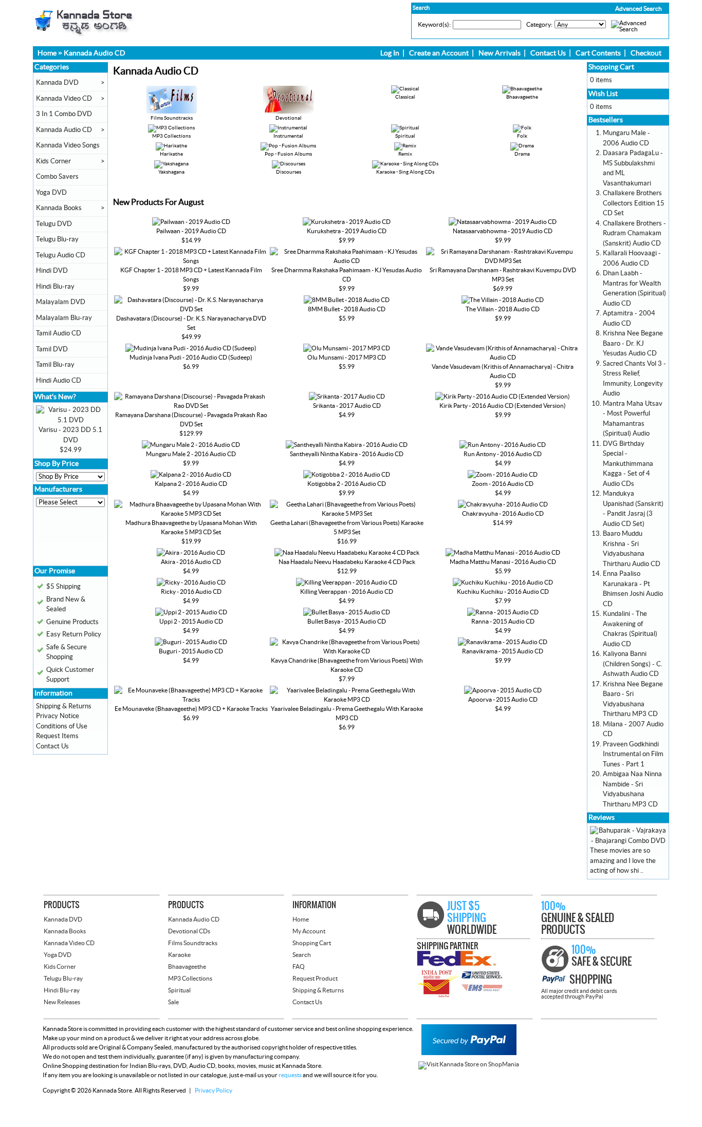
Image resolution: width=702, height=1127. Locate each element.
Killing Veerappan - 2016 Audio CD (346, 592)
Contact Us (548, 53)
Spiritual (179, 990)
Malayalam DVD (60, 302)
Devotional (288, 118)
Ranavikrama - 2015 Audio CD (502, 651)
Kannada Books (59, 208)
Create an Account (439, 53)
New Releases (62, 1002)
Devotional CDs (189, 931)
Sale (173, 1002)
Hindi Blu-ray (55, 286)
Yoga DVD (51, 192)
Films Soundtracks (172, 118)
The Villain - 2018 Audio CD (503, 309)
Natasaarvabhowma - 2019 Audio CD (502, 231)
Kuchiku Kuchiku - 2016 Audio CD (503, 592)
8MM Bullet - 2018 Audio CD (346, 309)
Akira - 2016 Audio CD (191, 562)
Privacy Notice (57, 716)
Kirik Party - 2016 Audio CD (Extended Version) (502, 406)
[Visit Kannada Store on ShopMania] (468, 1064)
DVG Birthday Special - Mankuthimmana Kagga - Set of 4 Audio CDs (628, 463)
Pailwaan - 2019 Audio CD (191, 231)
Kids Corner (53, 161)
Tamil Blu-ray (55, 364)
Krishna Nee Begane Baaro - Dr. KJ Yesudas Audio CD (633, 343)
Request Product (315, 978)
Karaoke (179, 955)
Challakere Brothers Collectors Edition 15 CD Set (633, 203)
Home (47, 53)
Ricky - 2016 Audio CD (191, 592)
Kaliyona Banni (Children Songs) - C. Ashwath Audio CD (632, 664)
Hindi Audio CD (58, 380)
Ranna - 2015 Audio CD (502, 621)
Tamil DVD (52, 349)
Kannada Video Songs (68, 145)
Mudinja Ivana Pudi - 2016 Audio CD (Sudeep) (191, 357)
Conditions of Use (61, 726)
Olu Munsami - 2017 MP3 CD (346, 357)
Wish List (603, 94)
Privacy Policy (213, 1090)
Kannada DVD (57, 82)
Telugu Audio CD (60, 255)
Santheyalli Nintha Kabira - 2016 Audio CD (346, 454)
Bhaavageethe (187, 967)
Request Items (57, 736)
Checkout (646, 53)
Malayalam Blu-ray (64, 318)
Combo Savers (57, 176)
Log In (389, 53)
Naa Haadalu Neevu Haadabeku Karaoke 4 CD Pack (347, 562)
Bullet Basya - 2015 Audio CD (346, 621)
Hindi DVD (52, 270)
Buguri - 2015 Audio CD (191, 651)
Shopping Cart (611, 67)
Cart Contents (598, 53)
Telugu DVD (54, 224)
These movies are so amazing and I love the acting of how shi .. (623, 860)
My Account (308, 931)
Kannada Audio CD (94, 53)
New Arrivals (499, 53)
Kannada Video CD (64, 98)
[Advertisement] (67, 540)
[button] (616, 8)
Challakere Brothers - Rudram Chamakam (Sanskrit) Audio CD (634, 233)
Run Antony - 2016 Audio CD (503, 454)
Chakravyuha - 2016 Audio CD (503, 514)
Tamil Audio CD (58, 333)
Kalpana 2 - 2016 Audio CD (191, 484)
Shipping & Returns (63, 706)
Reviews (601, 817)
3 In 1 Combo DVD (64, 114)
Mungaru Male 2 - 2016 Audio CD (191, 454)
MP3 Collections (190, 978)
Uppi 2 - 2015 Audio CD (191, 621)
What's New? (55, 397)
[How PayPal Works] (468, 1053)
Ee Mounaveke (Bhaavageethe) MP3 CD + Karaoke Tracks (191, 709)
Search (301, 955)
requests (290, 1075)
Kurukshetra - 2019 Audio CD (346, 231)
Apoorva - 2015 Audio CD (503, 700)
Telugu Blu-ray (57, 239)
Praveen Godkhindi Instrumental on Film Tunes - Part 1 (633, 754)
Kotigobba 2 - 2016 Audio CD (346, 484)
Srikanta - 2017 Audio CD (347, 406)
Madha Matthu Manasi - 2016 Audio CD (503, 562)
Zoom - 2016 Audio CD (502, 484)
